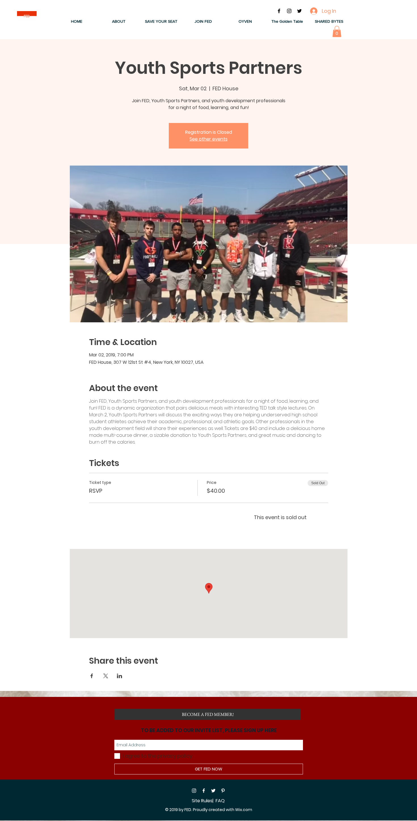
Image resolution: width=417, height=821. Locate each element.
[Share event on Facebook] (91, 676)
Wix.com (243, 809)
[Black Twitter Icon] (299, 11)
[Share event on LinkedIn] (119, 676)
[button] (119, 21)
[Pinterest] (223, 790)
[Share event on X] (105, 676)
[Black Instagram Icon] (289, 11)
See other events (208, 139)
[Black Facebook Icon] (279, 11)
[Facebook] (204, 790)
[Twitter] (213, 790)
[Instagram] (194, 790)
